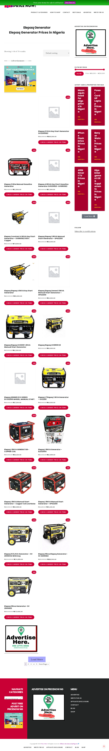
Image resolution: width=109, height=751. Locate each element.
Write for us (76, 698)
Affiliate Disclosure (80, 701)
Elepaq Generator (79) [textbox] (14, 699)
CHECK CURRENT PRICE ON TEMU (53, 142)
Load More (37, 659)
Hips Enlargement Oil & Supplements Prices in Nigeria (97, 185)
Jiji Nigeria (74, 744)
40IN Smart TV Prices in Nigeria (81, 178)
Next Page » (44, 664)
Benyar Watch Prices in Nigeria (97, 142)
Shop (73, 712)
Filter (79, 74)
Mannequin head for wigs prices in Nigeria (81, 101)
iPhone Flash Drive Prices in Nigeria (81, 142)
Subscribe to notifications (85, 231)
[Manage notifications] (104, 746)
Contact (75, 705)
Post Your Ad (70, 3)
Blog (73, 708)
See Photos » (81, 118)
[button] (90, 216)
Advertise (75, 695)
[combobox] (13, 697)
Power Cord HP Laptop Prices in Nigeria (97, 102)
